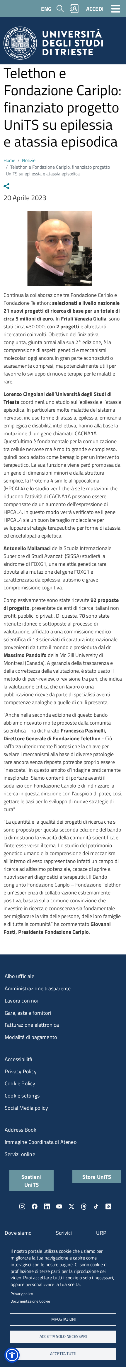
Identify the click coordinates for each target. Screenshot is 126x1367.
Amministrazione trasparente (38, 988)
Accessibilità (19, 1059)
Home (9, 160)
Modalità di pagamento (31, 1037)
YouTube (59, 1206)
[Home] (53, 45)
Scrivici (64, 1233)
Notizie (28, 160)
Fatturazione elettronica (32, 1025)
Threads (84, 1206)
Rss (108, 1206)
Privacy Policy (21, 1071)
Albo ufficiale (19, 976)
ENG (46, 8)
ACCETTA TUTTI (63, 1354)
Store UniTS (96, 1176)
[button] (12, 1355)
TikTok (96, 1206)
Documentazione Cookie (30, 1301)
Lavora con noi (21, 1001)
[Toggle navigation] (115, 8)
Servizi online (20, 1154)
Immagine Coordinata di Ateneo (41, 1142)
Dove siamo (18, 1233)
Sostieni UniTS (31, 1180)
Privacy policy (22, 1293)
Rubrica (74, 8)
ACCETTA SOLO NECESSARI (63, 1336)
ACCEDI (94, 8)
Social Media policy (26, 1108)
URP (101, 1233)
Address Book (20, 1130)
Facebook (34, 1206)
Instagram (22, 1206)
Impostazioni (63, 1319)
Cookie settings (22, 1096)
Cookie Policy (20, 1083)
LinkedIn (47, 1206)
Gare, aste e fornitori (28, 1013)
